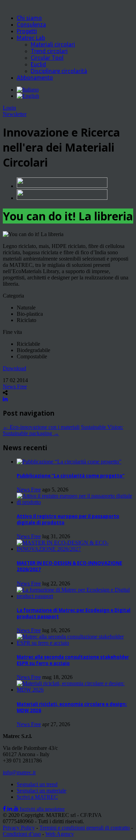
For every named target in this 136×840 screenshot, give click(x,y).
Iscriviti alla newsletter (42, 809)
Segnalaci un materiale (41, 791)
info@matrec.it (19, 772)
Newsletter (15, 114)
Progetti (27, 31)
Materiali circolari (53, 44)
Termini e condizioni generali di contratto (84, 828)
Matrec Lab (31, 38)
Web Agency (59, 834)
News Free (15, 386)
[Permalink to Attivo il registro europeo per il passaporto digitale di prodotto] (75, 502)
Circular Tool (47, 57)
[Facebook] (5, 809)
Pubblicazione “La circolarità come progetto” (70, 476)
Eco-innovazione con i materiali (41, 427)
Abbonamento (35, 77)
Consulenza (31, 24)
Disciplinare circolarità (59, 71)
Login (9, 108)
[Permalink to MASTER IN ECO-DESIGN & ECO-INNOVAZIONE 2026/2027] (75, 549)
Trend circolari (49, 51)
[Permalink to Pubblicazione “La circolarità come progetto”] (69, 462)
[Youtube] (17, 809)
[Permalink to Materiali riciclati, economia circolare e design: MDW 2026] (75, 690)
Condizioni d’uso (22, 834)
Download (14, 368)
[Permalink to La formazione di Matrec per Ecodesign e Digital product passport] (75, 596)
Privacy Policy (19, 828)
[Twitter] (10, 809)
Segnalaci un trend (37, 784)
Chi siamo (29, 18)
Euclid (38, 64)
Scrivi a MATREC (37, 797)
